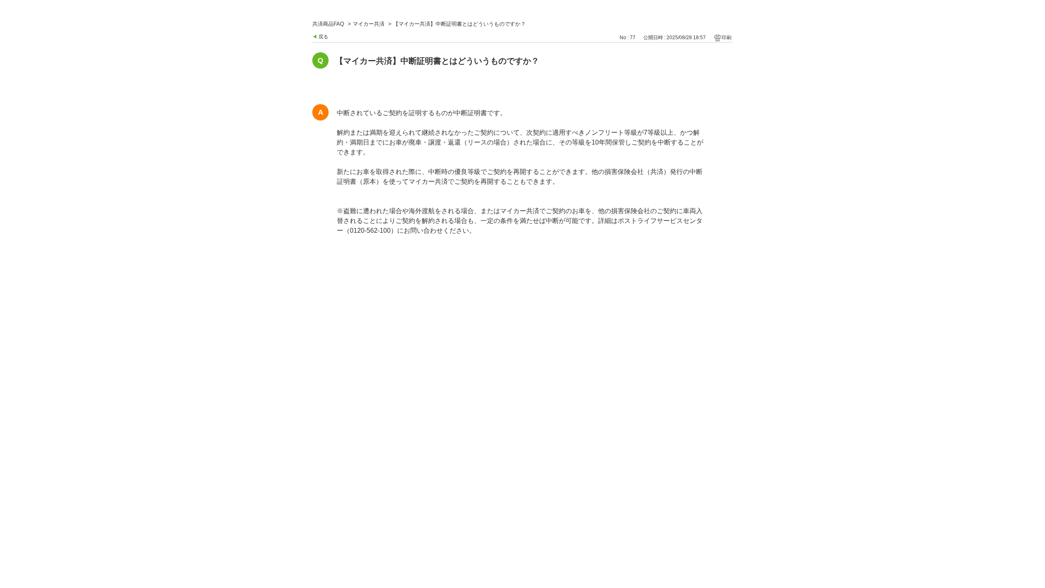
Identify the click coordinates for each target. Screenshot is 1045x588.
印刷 (727, 37)
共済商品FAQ (328, 24)
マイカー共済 (369, 24)
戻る (323, 37)
